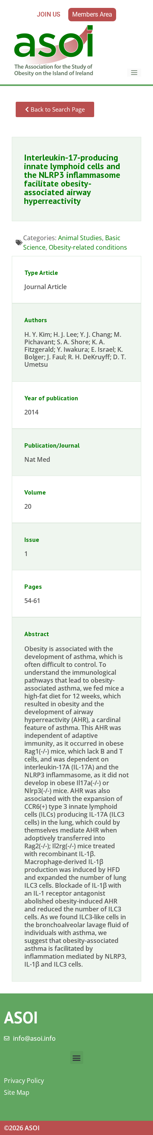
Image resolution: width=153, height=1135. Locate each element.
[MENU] (134, 73)
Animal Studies (80, 237)
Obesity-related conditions (88, 247)
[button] (76, 1057)
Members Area (92, 14)
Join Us (48, 14)
